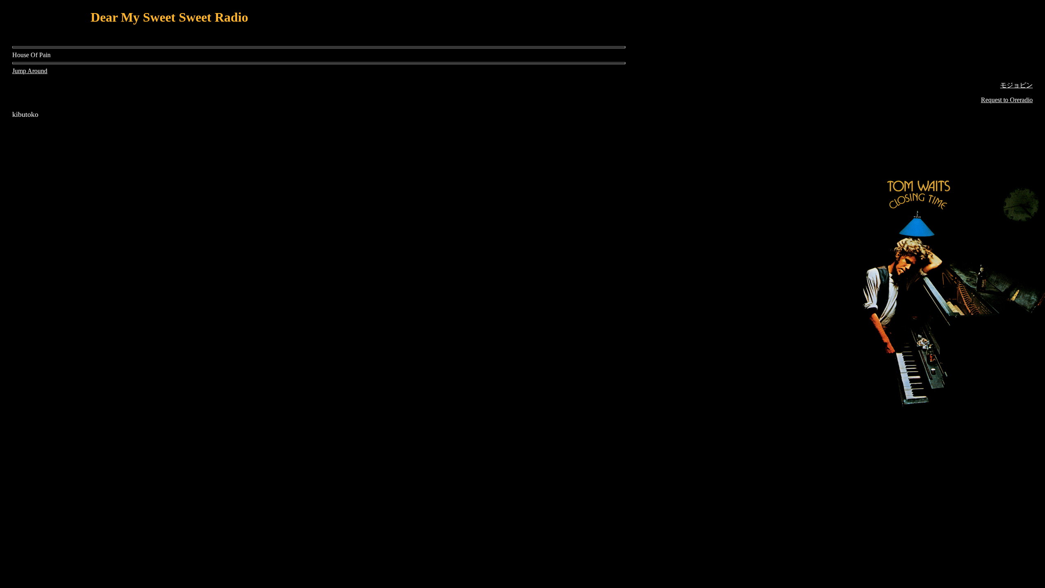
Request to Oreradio (1007, 99)
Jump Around (29, 70)
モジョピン (1016, 85)
